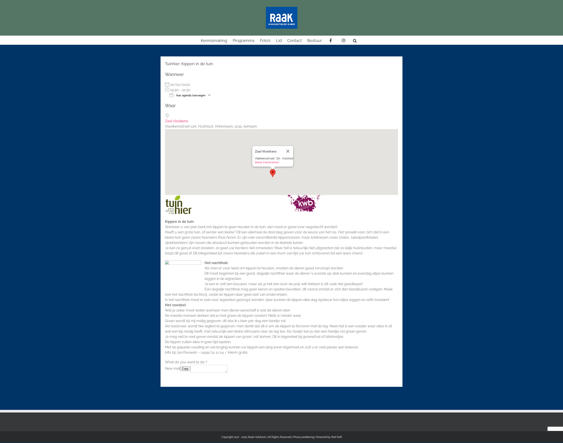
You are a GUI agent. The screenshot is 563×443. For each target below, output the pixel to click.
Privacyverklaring (303, 437)
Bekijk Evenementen (267, 162)
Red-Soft (336, 437)
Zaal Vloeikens (176, 121)
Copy (185, 368)
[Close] (288, 151)
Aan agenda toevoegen (190, 95)
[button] (355, 40)
